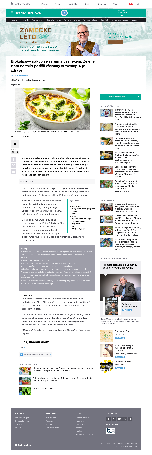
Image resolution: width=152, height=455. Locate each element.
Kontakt (105, 20)
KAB (26, 348)
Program (58, 4)
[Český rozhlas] (20, 4)
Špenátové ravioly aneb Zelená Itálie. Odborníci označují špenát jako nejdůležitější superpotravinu (126, 186)
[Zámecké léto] (76, 39)
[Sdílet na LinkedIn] (13, 171)
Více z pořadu (108, 201)
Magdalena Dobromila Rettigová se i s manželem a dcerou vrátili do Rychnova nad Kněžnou (127, 207)
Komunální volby (22, 421)
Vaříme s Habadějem (19, 75)
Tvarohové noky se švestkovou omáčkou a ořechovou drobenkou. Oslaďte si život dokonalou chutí (128, 115)
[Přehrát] (15, 144)
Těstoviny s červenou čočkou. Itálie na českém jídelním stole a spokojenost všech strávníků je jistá (127, 157)
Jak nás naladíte (91, 20)
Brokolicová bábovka (43, 388)
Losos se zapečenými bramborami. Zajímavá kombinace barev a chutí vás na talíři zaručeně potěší (127, 172)
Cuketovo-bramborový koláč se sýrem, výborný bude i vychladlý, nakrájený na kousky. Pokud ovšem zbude (128, 143)
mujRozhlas (73, 4)
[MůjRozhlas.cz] (15, 85)
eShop (18, 428)
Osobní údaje (111, 443)
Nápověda (80, 421)
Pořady (25, 20)
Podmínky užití (123, 443)
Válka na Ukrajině (22, 418)
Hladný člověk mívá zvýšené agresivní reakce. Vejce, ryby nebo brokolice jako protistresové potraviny (63, 369)
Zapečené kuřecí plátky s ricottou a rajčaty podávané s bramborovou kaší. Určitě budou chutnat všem (127, 129)
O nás (77, 20)
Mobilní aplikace (52, 428)
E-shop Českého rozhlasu (114, 259)
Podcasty (50, 424)
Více (135, 20)
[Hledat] (138, 4)
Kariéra (79, 428)
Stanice (87, 4)
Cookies (101, 443)
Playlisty (50, 20)
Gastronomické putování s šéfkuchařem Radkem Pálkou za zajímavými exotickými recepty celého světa (127, 244)
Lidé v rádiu (81, 424)
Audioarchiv (122, 13)
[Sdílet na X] (13, 165)
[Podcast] (13, 152)
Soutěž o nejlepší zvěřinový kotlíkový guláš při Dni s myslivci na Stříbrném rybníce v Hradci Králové (128, 231)
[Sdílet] (17, 152)
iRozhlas (44, 4)
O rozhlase (102, 4)
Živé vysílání (51, 418)
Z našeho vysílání (120, 20)
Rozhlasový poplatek (84, 434)
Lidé (59, 20)
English (134, 443)
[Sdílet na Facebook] (13, 159)
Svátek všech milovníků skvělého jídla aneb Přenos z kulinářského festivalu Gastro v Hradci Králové (128, 219)
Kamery (121, 15)
